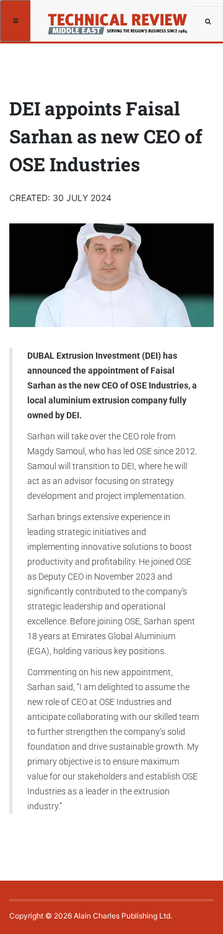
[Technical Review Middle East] (122, 20)
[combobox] (207, 21)
